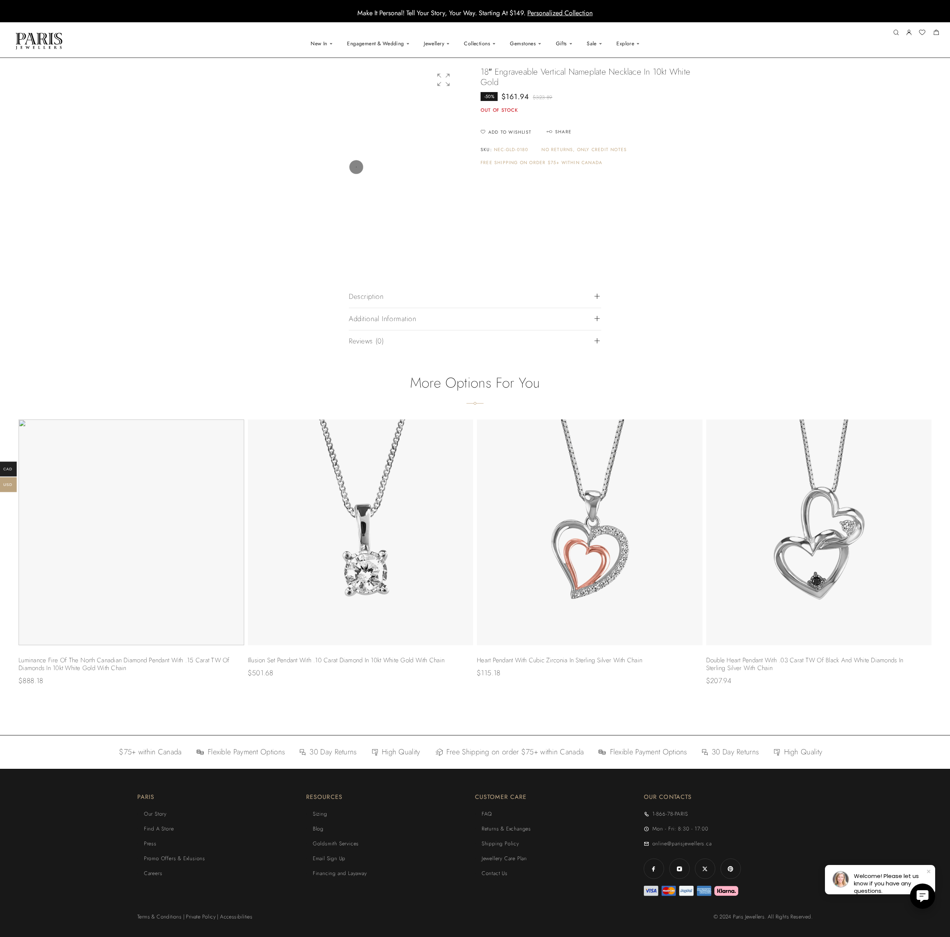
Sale (592, 43)
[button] (468, 17)
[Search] (896, 33)
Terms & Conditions (159, 916)
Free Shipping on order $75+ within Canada (541, 163)
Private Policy (201, 916)
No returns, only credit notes (584, 150)
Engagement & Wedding (375, 43)
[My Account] (908, 33)
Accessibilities (236, 916)
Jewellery (434, 43)
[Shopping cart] (936, 33)
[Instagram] (679, 869)
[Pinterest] (730, 869)
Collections (477, 43)
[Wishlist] (922, 33)
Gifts (561, 43)
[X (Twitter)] (705, 869)
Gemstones (523, 43)
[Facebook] (653, 869)
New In (319, 43)
